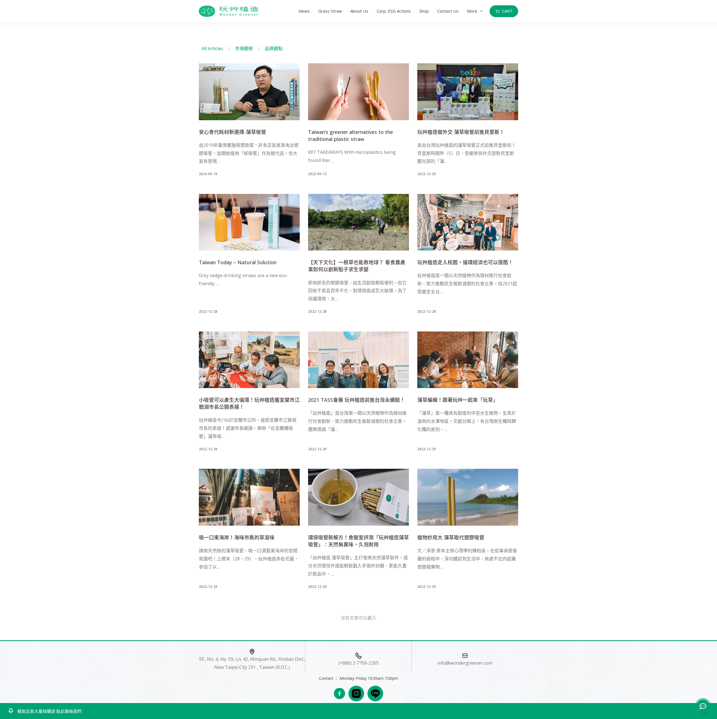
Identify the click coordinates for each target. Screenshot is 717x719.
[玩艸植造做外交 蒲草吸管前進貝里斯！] (467, 91)
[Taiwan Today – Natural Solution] (249, 222)
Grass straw (330, 11)
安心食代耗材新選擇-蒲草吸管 (232, 132)
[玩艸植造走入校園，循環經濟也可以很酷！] (467, 222)
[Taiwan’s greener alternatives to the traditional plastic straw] (358, 91)
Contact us (447, 11)
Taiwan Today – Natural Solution (237, 262)
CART (507, 11)
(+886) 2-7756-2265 (358, 663)
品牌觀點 (274, 48)
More (472, 11)
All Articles (212, 48)
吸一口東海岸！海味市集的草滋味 (236, 537)
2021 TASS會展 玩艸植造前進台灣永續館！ (356, 399)
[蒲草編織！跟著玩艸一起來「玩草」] (467, 359)
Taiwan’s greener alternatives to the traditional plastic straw (350, 135)
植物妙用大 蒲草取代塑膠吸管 (450, 537)
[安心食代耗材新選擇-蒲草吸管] (249, 91)
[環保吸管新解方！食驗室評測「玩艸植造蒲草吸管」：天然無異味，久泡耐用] (358, 497)
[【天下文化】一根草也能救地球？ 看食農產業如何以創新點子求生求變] (358, 222)
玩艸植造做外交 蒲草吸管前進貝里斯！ (460, 132)
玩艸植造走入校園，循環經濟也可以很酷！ (465, 262)
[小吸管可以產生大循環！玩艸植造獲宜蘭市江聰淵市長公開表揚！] (249, 359)
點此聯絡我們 (68, 711)
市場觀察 (244, 48)
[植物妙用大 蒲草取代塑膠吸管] (467, 497)
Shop (424, 11)
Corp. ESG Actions (394, 11)
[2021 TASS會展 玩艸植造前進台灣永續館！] (358, 359)
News (304, 11)
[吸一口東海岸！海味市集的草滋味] (249, 497)
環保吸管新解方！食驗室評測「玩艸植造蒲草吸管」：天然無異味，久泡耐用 (358, 541)
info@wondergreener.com (464, 663)
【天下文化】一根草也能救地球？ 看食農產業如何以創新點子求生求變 (356, 266)
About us (359, 11)
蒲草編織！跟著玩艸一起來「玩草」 (457, 399)
